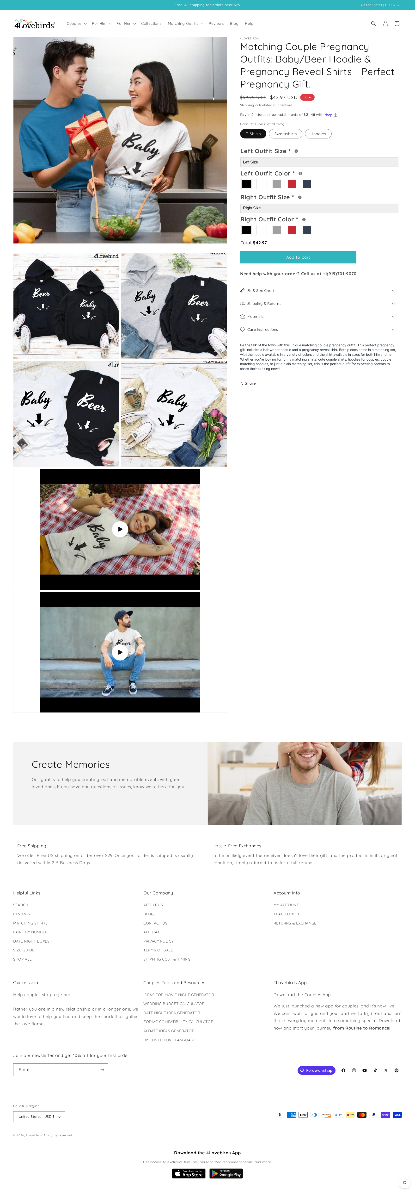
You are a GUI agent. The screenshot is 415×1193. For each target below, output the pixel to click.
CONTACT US (155, 923)
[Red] (292, 184)
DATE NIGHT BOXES (31, 941)
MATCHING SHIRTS (30, 923)
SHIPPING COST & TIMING (167, 959)
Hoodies (318, 134)
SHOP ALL (22, 959)
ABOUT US (153, 905)
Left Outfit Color (286, 172)
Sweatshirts (286, 134)
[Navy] (307, 184)
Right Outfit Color (287, 218)
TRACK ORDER (287, 914)
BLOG (148, 914)
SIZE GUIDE (24, 950)
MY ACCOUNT (286, 905)
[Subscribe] (102, 1069)
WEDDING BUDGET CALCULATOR (174, 1003)
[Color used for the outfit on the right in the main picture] (304, 219)
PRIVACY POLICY (158, 941)
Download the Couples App (302, 994)
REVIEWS (21, 914)
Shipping (247, 105)
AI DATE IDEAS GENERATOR (168, 1031)
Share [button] (250, 383)
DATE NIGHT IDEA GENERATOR (171, 1013)
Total (254, 242)
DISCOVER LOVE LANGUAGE (169, 1040)
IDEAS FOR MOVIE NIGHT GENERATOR (178, 995)
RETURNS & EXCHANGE (295, 923)
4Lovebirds (34, 1135)
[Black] (246, 184)
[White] (262, 184)
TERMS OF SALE (158, 950)
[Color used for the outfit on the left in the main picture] (300, 173)
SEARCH (20, 905)
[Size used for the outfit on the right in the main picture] (300, 197)
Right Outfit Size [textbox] (285, 196)
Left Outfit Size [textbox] (284, 150)
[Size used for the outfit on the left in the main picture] (296, 151)
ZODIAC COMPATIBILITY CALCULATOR (178, 1021)
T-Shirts (253, 134)
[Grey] (277, 184)
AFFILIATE (152, 932)
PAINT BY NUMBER (30, 932)
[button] (76, 23)
